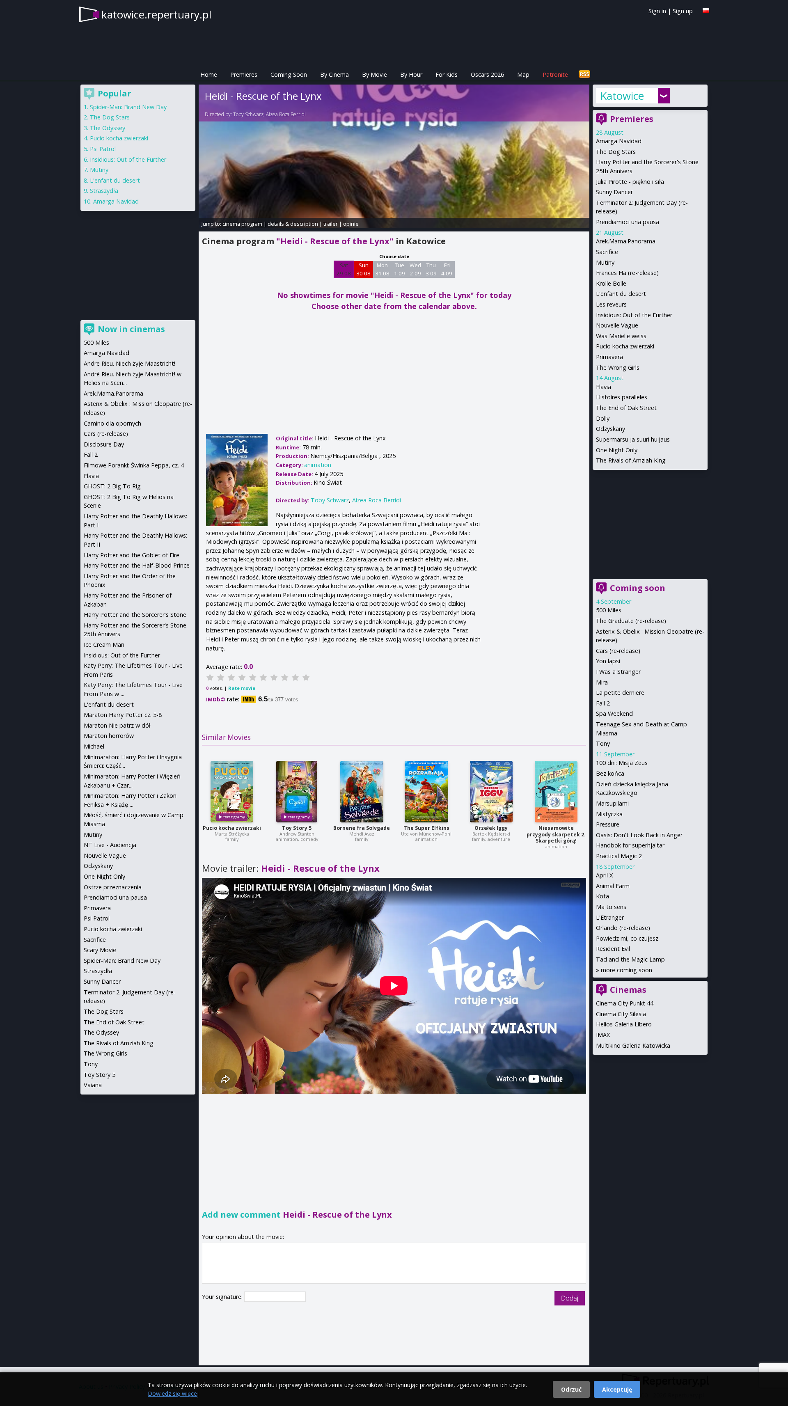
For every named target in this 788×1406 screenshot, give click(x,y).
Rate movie (241, 688)
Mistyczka (609, 814)
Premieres (243, 74)
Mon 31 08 (382, 269)
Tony (603, 743)
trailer (330, 223)
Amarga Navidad (618, 141)
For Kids (446, 74)
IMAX (603, 1035)
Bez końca (610, 773)
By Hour (411, 74)
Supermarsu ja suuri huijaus (633, 439)
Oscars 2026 (487, 74)
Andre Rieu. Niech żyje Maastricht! (129, 363)
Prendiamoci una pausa (627, 222)
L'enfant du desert (621, 294)
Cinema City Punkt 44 (624, 1003)
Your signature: (223, 1297)
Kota (602, 896)
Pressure (607, 824)
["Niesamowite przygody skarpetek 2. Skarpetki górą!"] (556, 791)
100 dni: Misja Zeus (622, 763)
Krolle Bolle (611, 283)
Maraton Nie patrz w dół (117, 725)
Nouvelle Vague (617, 325)
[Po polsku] (706, 10)
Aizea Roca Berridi (286, 114)
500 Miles (608, 610)
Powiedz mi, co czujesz (627, 938)
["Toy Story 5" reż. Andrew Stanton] (296, 791)
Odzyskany (610, 429)
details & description (293, 223)
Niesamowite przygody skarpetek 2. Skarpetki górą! (556, 834)
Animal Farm (613, 886)
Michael (94, 746)
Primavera (609, 357)
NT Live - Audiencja (110, 845)
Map (523, 74)
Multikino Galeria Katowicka (633, 1045)
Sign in (657, 11)
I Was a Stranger (618, 672)
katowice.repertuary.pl (156, 14)
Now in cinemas (131, 328)
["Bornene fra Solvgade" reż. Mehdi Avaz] (361, 791)
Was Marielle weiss (621, 336)
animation (317, 465)
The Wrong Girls (617, 367)
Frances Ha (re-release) (627, 273)
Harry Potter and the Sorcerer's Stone (135, 614)
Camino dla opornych (112, 423)
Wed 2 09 (415, 269)
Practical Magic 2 (619, 856)
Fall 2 (603, 703)
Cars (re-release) (618, 651)
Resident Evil (613, 949)
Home (208, 74)
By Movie (374, 74)
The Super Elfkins (426, 827)
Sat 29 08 (344, 269)
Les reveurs (611, 304)
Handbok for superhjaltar (630, 845)
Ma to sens (611, 907)
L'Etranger (610, 917)
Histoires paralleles (621, 397)
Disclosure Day (104, 444)
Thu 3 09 (431, 269)
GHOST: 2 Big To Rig (112, 486)
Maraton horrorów (109, 736)
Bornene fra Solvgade (361, 827)
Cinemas (628, 989)
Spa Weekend (614, 713)
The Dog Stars (616, 152)
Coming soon (637, 587)
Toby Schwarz (248, 114)
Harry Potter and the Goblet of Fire (131, 555)
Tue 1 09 (399, 269)
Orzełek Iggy (491, 827)
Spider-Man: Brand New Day (128, 107)
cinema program (242, 223)
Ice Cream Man (104, 644)
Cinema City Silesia (621, 1014)
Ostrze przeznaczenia (113, 887)
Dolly (602, 418)
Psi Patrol (103, 149)
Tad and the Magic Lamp (630, 959)
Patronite (555, 74)
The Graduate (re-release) (631, 621)
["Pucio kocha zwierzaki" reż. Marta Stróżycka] (232, 791)
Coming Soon (288, 74)
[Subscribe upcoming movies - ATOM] (584, 74)
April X (604, 875)
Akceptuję (617, 1389)
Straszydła (104, 191)
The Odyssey (107, 128)
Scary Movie (100, 950)
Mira (602, 682)
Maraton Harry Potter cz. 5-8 (123, 715)
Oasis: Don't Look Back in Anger (639, 835)
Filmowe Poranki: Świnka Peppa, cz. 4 (134, 465)
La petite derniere (620, 692)
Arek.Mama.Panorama (625, 241)
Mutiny (605, 262)
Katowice (622, 95)
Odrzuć (571, 1389)
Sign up (683, 11)
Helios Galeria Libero (624, 1024)
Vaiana (93, 1085)
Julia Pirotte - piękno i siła (630, 181)
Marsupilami (612, 803)
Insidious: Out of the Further (634, 315)
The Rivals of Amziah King (631, 460)
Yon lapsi (608, 661)
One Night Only (616, 450)
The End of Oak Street (626, 408)
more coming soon (626, 970)
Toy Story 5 (297, 827)
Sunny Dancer (614, 192)
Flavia (603, 387)
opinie (351, 223)
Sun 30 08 (363, 269)
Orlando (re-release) (623, 928)
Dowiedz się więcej (173, 1393)
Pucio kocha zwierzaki (232, 827)
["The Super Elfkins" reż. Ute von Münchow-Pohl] (426, 791)
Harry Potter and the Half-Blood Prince (137, 565)
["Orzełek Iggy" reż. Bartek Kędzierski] (491, 791)
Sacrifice (607, 252)
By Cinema (334, 74)
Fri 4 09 (446, 269)
